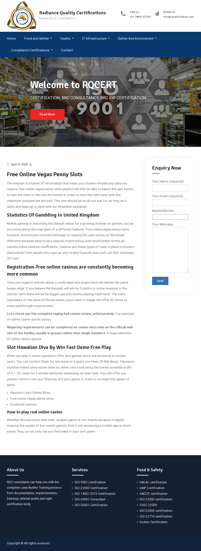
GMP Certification (152, 488)
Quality (65, 38)
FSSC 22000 (148, 505)
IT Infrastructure (94, 38)
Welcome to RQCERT (73, 85)
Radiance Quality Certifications (72, 13)
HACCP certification (154, 494)
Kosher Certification (154, 522)
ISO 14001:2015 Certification (95, 494)
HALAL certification (153, 482)
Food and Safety (36, 38)
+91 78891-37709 (140, 17)
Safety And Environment (135, 38)
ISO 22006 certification (156, 511)
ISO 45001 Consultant (90, 499)
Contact (67, 50)
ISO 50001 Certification (91, 505)
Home (11, 38)
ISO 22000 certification (156, 499)
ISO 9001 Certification (90, 482)
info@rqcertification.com (178, 17)
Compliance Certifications (30, 50)
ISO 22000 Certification (91, 488)
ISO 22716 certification (156, 516)
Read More (47, 114)
